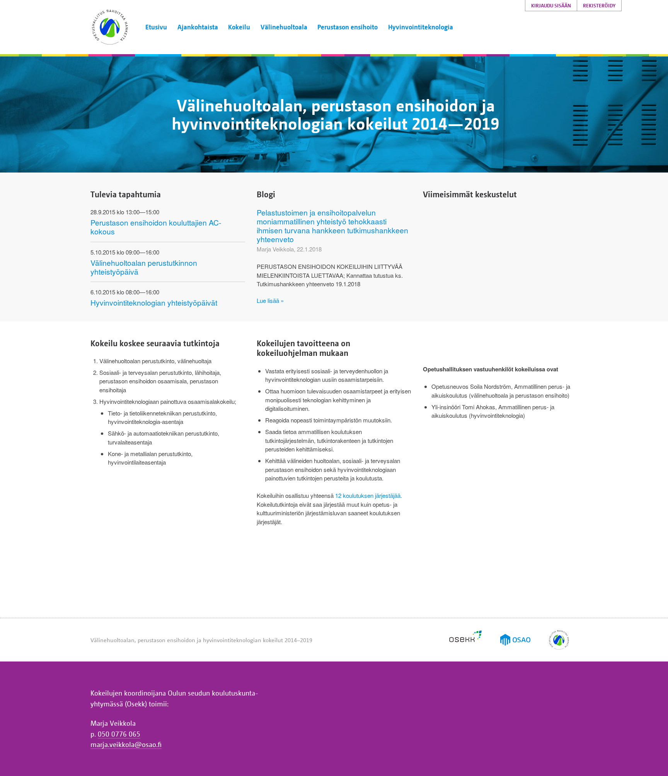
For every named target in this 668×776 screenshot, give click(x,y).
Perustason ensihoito (347, 27)
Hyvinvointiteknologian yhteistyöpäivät (153, 302)
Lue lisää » (270, 300)
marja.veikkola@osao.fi (126, 744)
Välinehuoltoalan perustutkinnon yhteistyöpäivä (143, 267)
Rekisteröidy (599, 5)
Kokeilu (239, 27)
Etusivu (156, 27)
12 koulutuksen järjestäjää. (368, 495)
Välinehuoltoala (284, 27)
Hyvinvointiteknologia (420, 27)
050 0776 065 (119, 734)
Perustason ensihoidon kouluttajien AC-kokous (155, 227)
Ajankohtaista (197, 27)
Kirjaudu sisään (551, 5)
